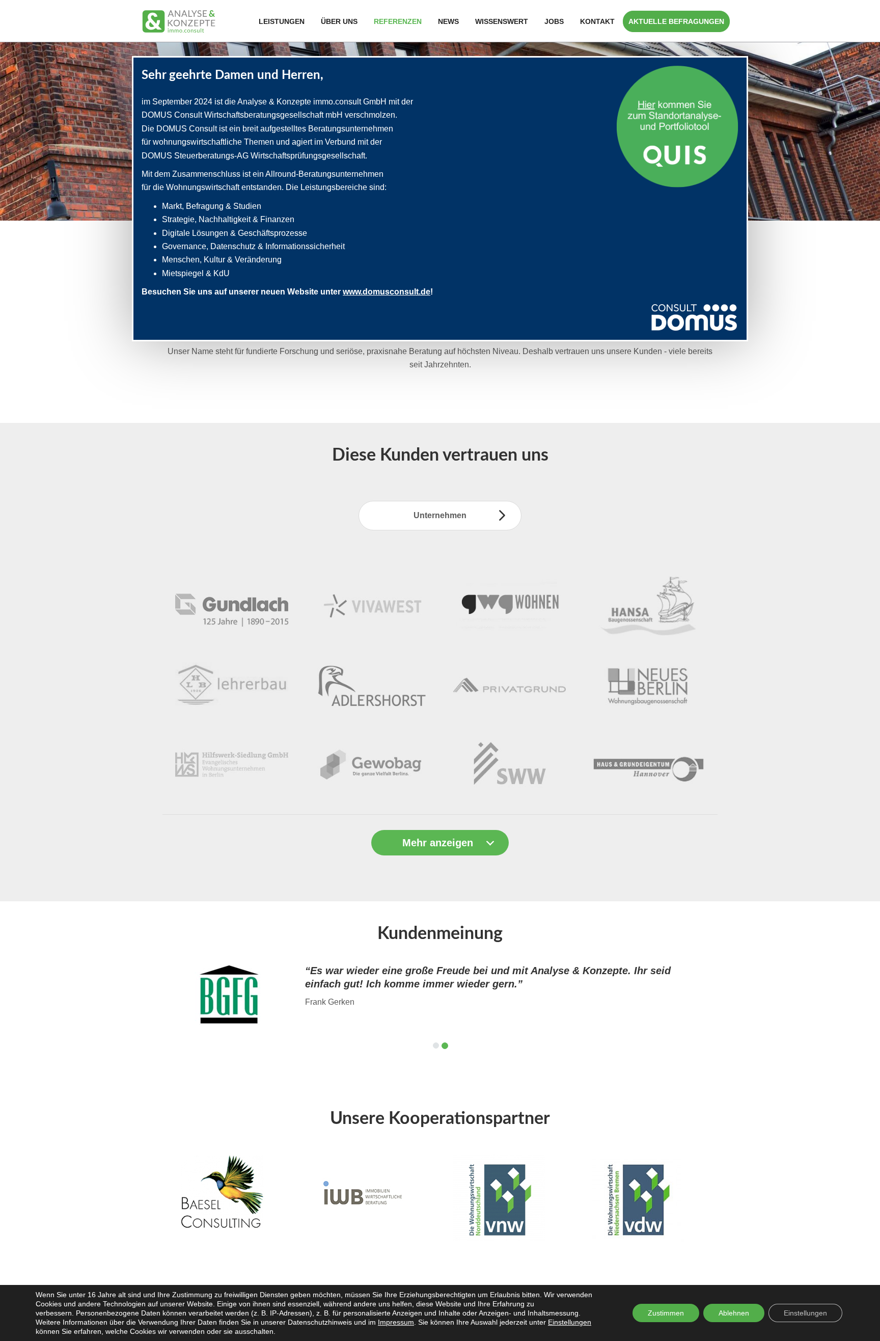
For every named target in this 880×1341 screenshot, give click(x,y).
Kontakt (597, 21)
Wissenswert (501, 21)
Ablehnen (734, 1313)
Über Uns (339, 21)
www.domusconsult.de (386, 291)
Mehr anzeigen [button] (437, 842)
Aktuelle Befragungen (676, 21)
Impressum (396, 1322)
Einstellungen (569, 1322)
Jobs (554, 21)
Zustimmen (666, 1313)
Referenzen (398, 21)
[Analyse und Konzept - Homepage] (178, 20)
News (448, 21)
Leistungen (282, 21)
